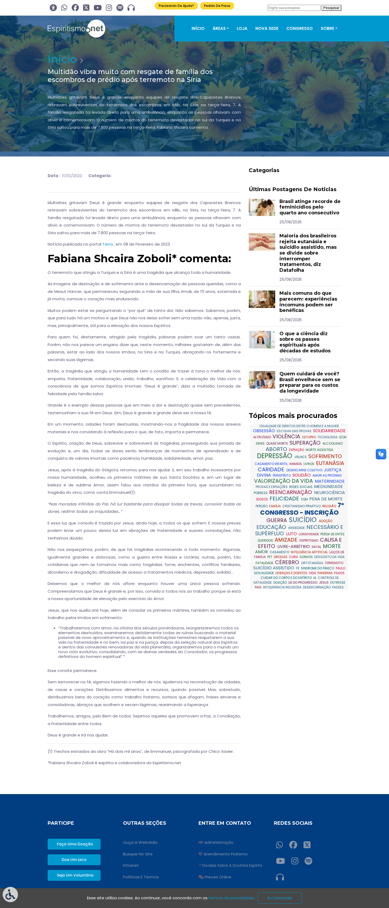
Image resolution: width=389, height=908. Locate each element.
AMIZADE (287, 539)
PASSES (338, 587)
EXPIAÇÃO (297, 450)
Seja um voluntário (75, 875)
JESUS (324, 582)
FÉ (298, 568)
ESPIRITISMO (309, 540)
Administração (219, 842)
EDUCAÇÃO (271, 527)
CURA (294, 557)
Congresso (299, 28)
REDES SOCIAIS (301, 487)
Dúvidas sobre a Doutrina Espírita (232, 865)
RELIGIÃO (329, 506)
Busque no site (138, 854)
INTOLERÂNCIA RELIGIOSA (282, 587)
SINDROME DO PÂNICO (318, 568)
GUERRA (277, 520)
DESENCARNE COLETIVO (304, 470)
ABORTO (277, 449)
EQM (305, 499)
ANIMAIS (296, 464)
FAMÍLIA (275, 506)
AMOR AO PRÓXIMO (327, 475)
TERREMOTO (334, 563)
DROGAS (281, 557)
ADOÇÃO (325, 521)
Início (198, 28)
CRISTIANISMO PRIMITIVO (302, 506)
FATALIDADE (265, 563)
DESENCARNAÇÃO (317, 587)
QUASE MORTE (277, 443)
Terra (107, 244)
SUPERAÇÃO (306, 442)
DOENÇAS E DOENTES (291, 573)
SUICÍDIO (303, 519)
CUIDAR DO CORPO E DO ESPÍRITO (287, 577)
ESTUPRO (309, 437)
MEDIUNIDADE (328, 486)
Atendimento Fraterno (225, 854)
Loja (242, 28)
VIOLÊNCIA (287, 436)
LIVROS (309, 464)
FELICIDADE (285, 498)
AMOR (262, 552)
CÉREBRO (287, 562)
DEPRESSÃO (275, 455)
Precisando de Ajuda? (176, 5)
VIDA (313, 573)
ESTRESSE (337, 582)
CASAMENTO (280, 552)
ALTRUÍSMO (262, 437)
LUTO (292, 534)
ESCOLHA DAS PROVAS (294, 431)
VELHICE (301, 457)
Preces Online (218, 877)
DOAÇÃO (280, 582)
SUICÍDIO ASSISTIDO (274, 568)
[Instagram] (109, 7)
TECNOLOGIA (328, 437)
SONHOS (307, 557)
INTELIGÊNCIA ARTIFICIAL (310, 552)
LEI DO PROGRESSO (303, 582)
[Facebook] (75, 7)
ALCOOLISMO (333, 443)
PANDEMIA (325, 573)
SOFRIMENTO (325, 456)
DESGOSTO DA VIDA (329, 557)
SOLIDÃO (302, 475)
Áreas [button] (219, 28)
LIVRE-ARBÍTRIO (294, 546)
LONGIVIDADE (309, 534)
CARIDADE (272, 469)
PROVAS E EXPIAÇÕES (272, 487)
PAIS (258, 587)
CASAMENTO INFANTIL (271, 464)
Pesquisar (331, 8)
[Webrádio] (131, 7)
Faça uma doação (75, 844)
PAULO (340, 568)
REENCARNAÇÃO (291, 492)
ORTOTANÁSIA (312, 563)
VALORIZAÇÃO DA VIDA (284, 481)
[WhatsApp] (64, 7)
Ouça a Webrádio (140, 842)
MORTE (332, 546)
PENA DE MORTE (326, 499)
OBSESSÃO (264, 431)
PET (270, 557)
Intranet (131, 865)
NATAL (317, 547)
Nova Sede (266, 28)
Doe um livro (74, 859)
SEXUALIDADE (264, 573)
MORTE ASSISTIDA (319, 450)
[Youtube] (98, 7)
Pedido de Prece (217, 5)
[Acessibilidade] (53, 7)
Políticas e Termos (141, 877)
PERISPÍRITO (282, 475)
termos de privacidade (231, 898)
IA (315, 577)
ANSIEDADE (297, 528)
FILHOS (339, 573)
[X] (86, 7)
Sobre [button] (327, 28)
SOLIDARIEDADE (329, 431)
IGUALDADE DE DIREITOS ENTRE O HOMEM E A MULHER (299, 426)
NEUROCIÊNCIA (329, 493)
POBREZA (261, 493)
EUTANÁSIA (330, 463)
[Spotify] (119, 7)
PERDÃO (262, 506)
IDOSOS (262, 499)
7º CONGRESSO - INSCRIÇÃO (302, 509)
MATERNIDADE (330, 481)
